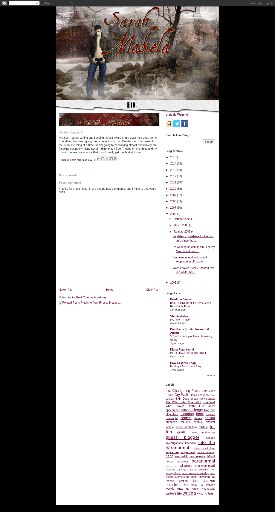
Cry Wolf (181, 395)
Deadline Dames (181, 299)
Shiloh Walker (179, 316)
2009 (173, 195)
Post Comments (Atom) (91, 297)
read (211, 465)
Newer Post (66, 289)
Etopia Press (197, 395)
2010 (173, 188)
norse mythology (177, 461)
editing (210, 418)
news (211, 456)
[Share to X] (107, 159)
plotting (202, 465)
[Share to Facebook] (111, 159)
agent (211, 406)
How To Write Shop (183, 363)
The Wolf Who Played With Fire (190, 404)
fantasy (170, 427)
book (200, 414)
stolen (169, 476)
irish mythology (204, 448)
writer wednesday (203, 488)
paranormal (203, 460)
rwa (213, 469)
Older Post (152, 289)
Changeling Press (186, 391)
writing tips (205, 493)
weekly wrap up (177, 488)
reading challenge (187, 469)
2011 (173, 182)
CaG (168, 390)
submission (181, 476)
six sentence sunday (195, 473)
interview (190, 443)
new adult (181, 456)
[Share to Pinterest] (115, 159)
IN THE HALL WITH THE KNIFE (188, 353)
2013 (173, 170)
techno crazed (177, 481)
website (210, 485)
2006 (173, 214)
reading (170, 469)
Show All (211, 375)
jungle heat (187, 452)
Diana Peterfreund (182, 349)
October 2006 (182, 218)
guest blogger (182, 437)
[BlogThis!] (103, 159)
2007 (173, 207)
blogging (187, 414)
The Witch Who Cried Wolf (184, 402)
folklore (203, 427)
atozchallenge (192, 410)
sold (212, 473)
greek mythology (203, 432)
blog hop (209, 410)
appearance (173, 410)
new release (197, 456)
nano (169, 456)
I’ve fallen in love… (181, 319)
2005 (173, 282)
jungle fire (172, 452)
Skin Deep (182, 398)
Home (109, 289)
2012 (173, 176)
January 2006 (182, 231)
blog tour (172, 414)
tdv (213, 476)
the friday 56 (193, 485)
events (198, 422)
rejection (204, 469)
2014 (173, 163)
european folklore (178, 422)
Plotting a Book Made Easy (186, 366)
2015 (173, 157)
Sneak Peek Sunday (202, 398)
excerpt (210, 422)
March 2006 (181, 225)
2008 (173, 201)
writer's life (174, 493)
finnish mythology (186, 427)
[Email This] (99, 159)
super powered (200, 476)
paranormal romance (181, 465)
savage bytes (173, 473)
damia (198, 418)
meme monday (206, 452)
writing (189, 492)
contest (185, 418)
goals (181, 432)
